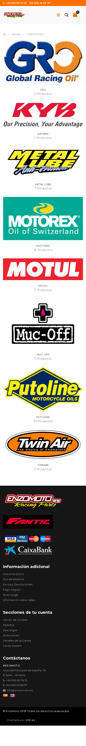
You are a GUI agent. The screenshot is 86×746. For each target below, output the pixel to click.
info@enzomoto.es (20, 690)
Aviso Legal (10, 594)
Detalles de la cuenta (17, 640)
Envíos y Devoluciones (17, 584)
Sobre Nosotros (13, 574)
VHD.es (30, 720)
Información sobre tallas (19, 600)
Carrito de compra (15, 619)
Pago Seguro (12, 589)
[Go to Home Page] (4, 34)
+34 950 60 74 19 (16, 3)
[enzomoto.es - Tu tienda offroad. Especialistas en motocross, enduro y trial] (14, 15)
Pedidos (8, 625)
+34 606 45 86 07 (39, 3)
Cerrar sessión (12, 645)
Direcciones (11, 635)
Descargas (10, 630)
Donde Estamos (13, 579)
